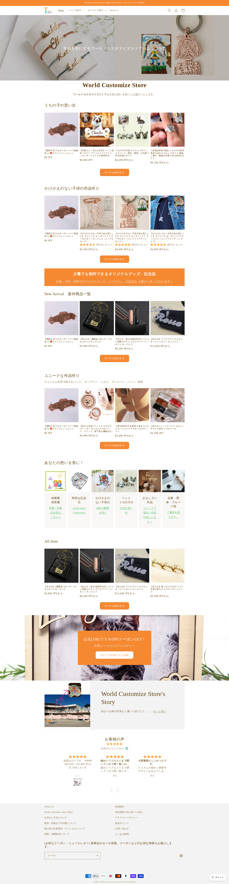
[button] (76, 10)
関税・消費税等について (56, 834)
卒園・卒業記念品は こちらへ (56, 512)
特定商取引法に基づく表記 (128, 812)
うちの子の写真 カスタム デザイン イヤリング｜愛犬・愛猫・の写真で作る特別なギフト (132, 153)
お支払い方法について (55, 817)
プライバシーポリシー (126, 817)
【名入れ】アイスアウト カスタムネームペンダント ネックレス (166, 340)
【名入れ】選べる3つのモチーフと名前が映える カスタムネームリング (167, 589)
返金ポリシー (122, 823)
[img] (114, 744)
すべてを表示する (114, 172)
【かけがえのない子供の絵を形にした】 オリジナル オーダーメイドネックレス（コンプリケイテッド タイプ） (167, 237)
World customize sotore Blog (58, 812)
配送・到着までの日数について (60, 823)
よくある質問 (122, 834)
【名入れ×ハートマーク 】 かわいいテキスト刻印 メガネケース (167, 427)
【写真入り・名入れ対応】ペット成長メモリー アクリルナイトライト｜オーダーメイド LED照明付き (97, 153)
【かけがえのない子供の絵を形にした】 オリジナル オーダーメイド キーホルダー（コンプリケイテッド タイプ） (132, 237)
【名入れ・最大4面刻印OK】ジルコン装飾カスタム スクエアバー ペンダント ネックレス (132, 341)
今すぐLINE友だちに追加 (114, 655)
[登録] (96, 855)
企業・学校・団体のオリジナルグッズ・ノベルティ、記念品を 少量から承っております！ (114, 281)
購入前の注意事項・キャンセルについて (64, 828)
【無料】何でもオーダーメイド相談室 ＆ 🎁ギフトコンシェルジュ (61, 151)
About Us (49, 807)
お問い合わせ (122, 828)
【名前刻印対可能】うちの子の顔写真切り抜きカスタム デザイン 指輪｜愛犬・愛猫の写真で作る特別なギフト (167, 154)
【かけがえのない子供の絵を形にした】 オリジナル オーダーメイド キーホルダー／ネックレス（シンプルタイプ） (97, 237)
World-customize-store (109, 882)
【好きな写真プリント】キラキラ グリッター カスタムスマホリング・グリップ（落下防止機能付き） (97, 429)
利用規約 (119, 807)
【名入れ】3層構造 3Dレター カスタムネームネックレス (96, 340)
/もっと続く (160, 711)
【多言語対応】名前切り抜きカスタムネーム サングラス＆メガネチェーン (132, 429)
